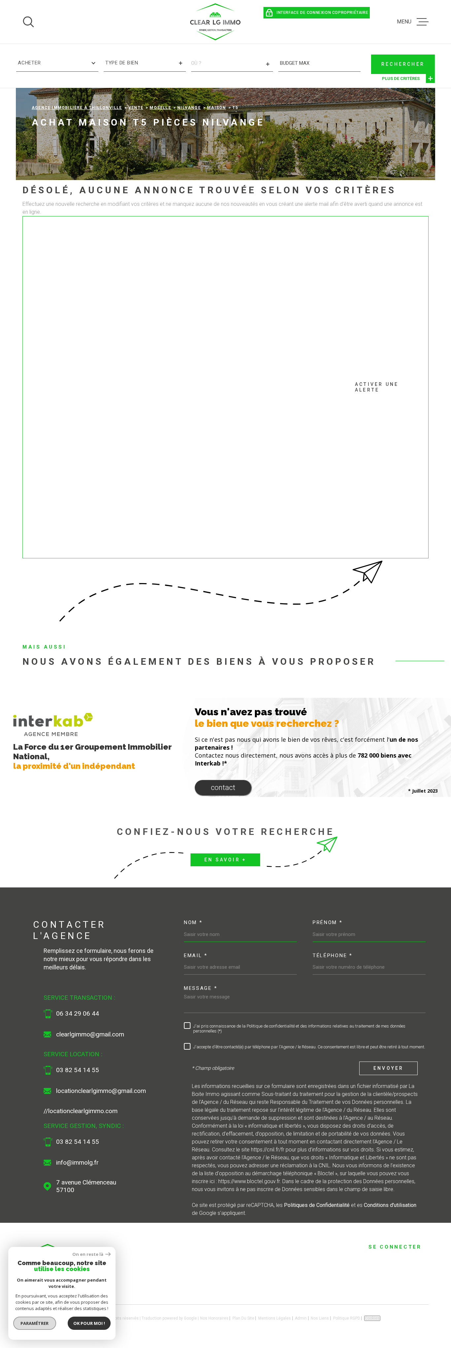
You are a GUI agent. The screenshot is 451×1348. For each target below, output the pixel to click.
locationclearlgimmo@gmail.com (101, 1091)
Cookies (372, 1318)
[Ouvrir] (28, 22)
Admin (301, 1318)
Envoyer (388, 1068)
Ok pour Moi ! (89, 1323)
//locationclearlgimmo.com (81, 1111)
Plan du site (243, 1318)
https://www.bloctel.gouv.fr (249, 1181)
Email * (196, 955)
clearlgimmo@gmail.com (90, 1034)
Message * (200, 988)
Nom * (193, 922)
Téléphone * (333, 955)
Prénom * (328, 922)
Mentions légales (274, 1318)
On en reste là (88, 1254)
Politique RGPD (346, 1318)
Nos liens (320, 1318)
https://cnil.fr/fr (267, 1149)
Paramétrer (35, 1323)
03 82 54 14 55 (77, 1070)
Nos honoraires (214, 1318)
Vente (135, 107)
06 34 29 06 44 (77, 1013)
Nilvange (189, 107)
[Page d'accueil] (215, 21)
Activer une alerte (377, 387)
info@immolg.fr (77, 1162)
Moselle (160, 107)
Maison (216, 107)
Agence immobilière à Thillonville (77, 107)
